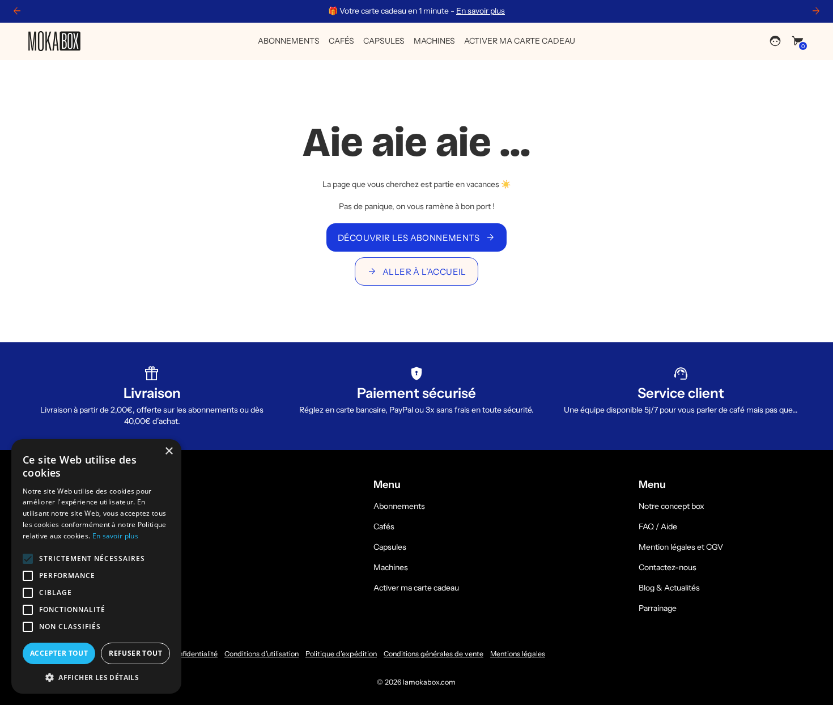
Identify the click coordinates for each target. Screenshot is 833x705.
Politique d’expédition (341, 653)
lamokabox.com (429, 682)
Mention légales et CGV (681, 547)
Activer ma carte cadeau (416, 588)
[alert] (96, 566)
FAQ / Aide (658, 526)
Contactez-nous (667, 567)
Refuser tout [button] (135, 653)
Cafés (383, 526)
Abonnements (399, 506)
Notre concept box (671, 506)
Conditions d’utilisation (261, 653)
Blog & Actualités (669, 588)
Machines (390, 567)
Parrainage (658, 608)
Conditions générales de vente (433, 653)
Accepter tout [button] (59, 653)
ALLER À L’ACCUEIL (416, 271)
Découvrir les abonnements (416, 237)
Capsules (389, 547)
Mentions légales (517, 653)
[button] (96, 677)
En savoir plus (480, 11)
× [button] (168, 451)
